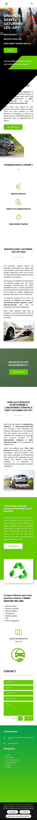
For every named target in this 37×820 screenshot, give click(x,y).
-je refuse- (25, 812)
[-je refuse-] (35, 811)
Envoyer (29, 718)
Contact (10, 50)
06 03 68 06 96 (10, 34)
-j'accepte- (12, 812)
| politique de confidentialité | (18, 816)
